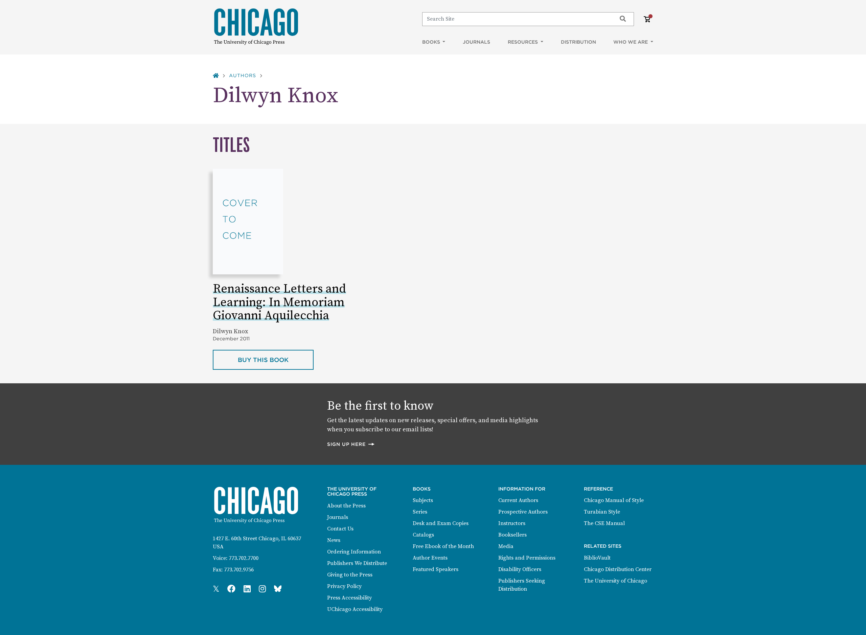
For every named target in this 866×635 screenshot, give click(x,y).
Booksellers (512, 534)
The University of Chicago (615, 580)
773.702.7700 (243, 558)
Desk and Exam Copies (441, 523)
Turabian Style (602, 511)
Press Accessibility (349, 597)
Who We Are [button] (631, 42)
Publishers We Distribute (357, 563)
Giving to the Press (349, 574)
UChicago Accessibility (355, 609)
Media (506, 546)
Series (420, 511)
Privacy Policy (344, 586)
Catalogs (423, 534)
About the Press (346, 505)
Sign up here (351, 444)
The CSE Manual (604, 523)
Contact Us (340, 528)
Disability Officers (519, 569)
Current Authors (518, 500)
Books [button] (431, 42)
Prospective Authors (523, 511)
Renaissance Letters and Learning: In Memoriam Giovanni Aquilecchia (279, 302)
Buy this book (276, 360)
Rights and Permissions (526, 557)
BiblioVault (597, 557)
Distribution (578, 42)
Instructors (511, 523)
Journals (476, 42)
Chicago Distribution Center (618, 569)
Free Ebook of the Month (443, 546)
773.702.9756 (239, 569)
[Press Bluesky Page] (277, 589)
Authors (242, 75)
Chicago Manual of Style (614, 500)
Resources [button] (523, 42)
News (333, 540)
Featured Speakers (435, 569)
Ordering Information (354, 551)
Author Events (430, 557)
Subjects (423, 500)
